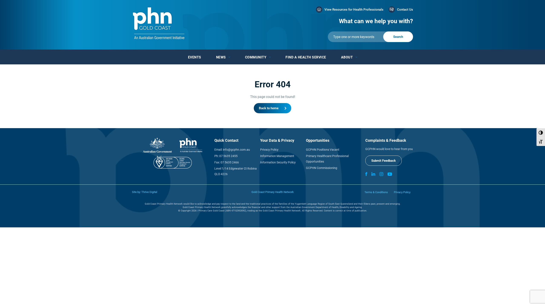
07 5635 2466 (230, 162)
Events (194, 57)
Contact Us (405, 9)
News (221, 57)
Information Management (277, 156)
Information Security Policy (278, 162)
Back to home (268, 108)
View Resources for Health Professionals (353, 9)
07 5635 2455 (228, 156)
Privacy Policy (269, 149)
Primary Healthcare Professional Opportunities (327, 158)
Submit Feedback (383, 161)
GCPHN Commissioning (321, 168)
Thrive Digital (149, 192)
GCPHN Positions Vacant (322, 149)
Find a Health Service (305, 57)
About (347, 57)
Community (256, 57)
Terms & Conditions (376, 192)
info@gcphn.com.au (236, 149)
